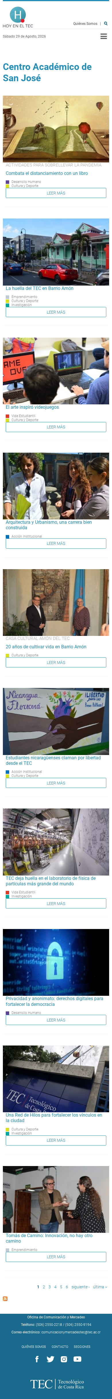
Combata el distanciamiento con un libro (47, 173)
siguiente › (81, 1287)
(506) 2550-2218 (49, 1325)
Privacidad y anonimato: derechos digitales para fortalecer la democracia (54, 1001)
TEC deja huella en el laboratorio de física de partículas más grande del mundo (51, 881)
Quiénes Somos (85, 24)
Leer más (56, 193)
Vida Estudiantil (23, 416)
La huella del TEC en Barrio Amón (40, 288)
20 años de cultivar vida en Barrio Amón (46, 646)
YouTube (76, 1359)
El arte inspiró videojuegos (32, 407)
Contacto (60, 1347)
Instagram (62, 1359)
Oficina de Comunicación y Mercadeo (56, 1317)
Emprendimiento (24, 297)
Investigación (21, 305)
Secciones (82, 1347)
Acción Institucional (26, 536)
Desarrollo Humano (26, 182)
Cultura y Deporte (24, 186)
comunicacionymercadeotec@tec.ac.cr (71, 1332)
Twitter (49, 1359)
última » (100, 1287)
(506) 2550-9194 (78, 1325)
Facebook (35, 1359)
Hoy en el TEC (18, 17)
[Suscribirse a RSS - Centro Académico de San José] (5, 1299)
